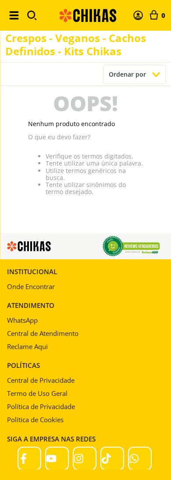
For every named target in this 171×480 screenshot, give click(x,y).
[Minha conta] (138, 15)
